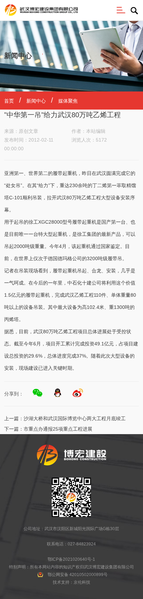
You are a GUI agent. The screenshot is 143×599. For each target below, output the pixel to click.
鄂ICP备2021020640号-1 (71, 559)
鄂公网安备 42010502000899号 (78, 574)
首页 (9, 101)
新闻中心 (36, 101)
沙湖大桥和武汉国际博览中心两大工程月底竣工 (75, 418)
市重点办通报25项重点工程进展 (58, 429)
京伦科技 (82, 582)
